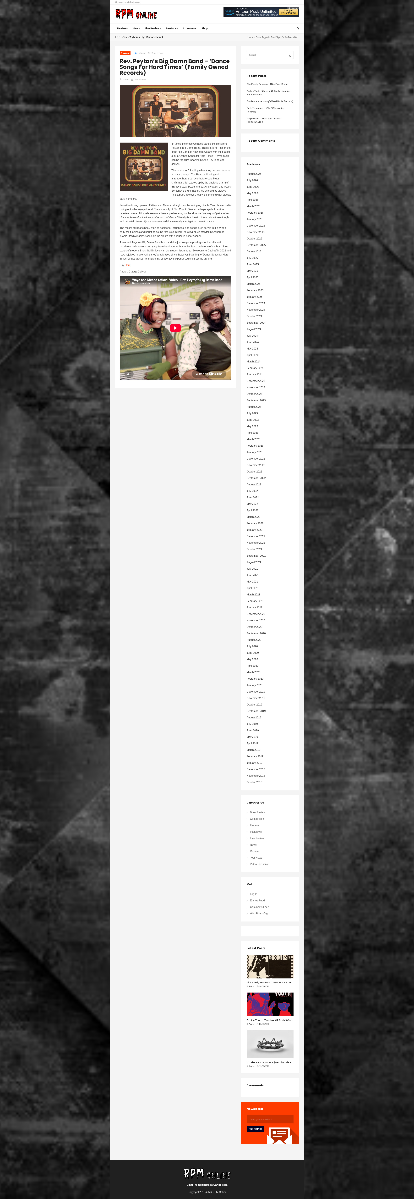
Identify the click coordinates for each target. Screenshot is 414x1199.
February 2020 (255, 678)
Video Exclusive (259, 864)
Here (128, 265)
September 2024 (256, 322)
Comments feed (259, 907)
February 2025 (255, 290)
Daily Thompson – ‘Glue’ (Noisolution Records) (265, 110)
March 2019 (253, 750)
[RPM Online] (136, 14)
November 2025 (256, 232)
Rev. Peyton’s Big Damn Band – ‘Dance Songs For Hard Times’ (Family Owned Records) (175, 67)
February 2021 (255, 601)
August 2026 (254, 173)
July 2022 (252, 491)
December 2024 (256, 303)
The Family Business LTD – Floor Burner (267, 84)
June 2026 (253, 186)
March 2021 (253, 594)
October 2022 (254, 471)
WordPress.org (259, 913)
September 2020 (256, 633)
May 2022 (252, 504)
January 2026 (254, 219)
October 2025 (254, 238)
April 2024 (252, 355)
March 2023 (253, 439)
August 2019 (254, 717)
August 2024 (254, 329)
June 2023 (253, 419)
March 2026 (253, 206)
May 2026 (252, 193)
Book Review (257, 812)
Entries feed (257, 900)
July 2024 (252, 335)
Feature (254, 825)
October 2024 (254, 316)
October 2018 (254, 782)
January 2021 (254, 607)
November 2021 (256, 542)
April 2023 (252, 432)
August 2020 (254, 639)
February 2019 (255, 756)
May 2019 (252, 737)
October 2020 (254, 627)
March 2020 (253, 672)
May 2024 (252, 348)
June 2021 (253, 575)
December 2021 (256, 536)
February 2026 (255, 212)
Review (125, 53)
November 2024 (256, 309)
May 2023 (252, 426)
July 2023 (252, 413)
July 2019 (252, 724)
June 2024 (253, 342)
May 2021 (252, 581)
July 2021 (252, 568)
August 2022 (254, 484)
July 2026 (252, 180)
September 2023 (256, 400)
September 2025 (256, 245)
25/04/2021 (140, 79)
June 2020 (253, 652)
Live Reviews (153, 28)
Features (172, 28)
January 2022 (254, 529)
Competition (257, 818)
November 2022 (256, 465)
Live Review (257, 838)
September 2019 (256, 711)
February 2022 (255, 523)
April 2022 (252, 510)
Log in (253, 894)
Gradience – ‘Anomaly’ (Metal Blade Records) (270, 101)
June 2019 (253, 730)
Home (250, 37)
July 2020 (252, 646)
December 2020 (256, 614)
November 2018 (256, 775)
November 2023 (256, 387)
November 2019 (256, 698)
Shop (205, 28)
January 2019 (254, 762)
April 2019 (252, 743)
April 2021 (252, 588)
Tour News (256, 857)
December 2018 (256, 769)
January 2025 (254, 296)
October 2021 (254, 549)
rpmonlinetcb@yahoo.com (129, 2)
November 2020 (256, 620)
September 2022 (256, 478)
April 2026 (252, 199)
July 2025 (252, 258)
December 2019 (256, 691)
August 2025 (254, 251)
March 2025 (253, 284)
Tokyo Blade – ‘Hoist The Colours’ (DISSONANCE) (264, 120)
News (136, 28)
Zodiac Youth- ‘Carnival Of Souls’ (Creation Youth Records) (268, 93)
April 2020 (252, 665)
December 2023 (256, 381)
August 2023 (254, 406)
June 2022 (253, 497)
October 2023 (254, 394)
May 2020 (252, 659)
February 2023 (255, 445)
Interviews (189, 28)
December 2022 (256, 458)
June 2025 (253, 264)
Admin (126, 79)
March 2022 (253, 517)
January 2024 (254, 374)
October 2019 (254, 704)
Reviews (122, 28)
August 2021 (254, 562)
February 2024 (255, 368)
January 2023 (254, 452)
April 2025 (252, 277)
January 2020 (254, 685)
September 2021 (256, 555)
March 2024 (253, 361)
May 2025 (252, 271)
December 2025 (256, 225)
